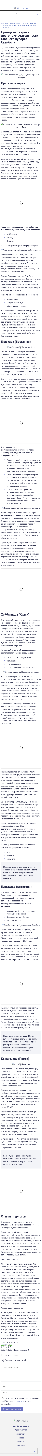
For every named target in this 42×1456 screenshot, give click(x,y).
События (21, 1445)
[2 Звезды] (4, 1347)
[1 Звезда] (2, 1347)
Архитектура (21, 1429)
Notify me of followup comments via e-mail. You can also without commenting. (20, 1401)
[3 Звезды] (6, 1347)
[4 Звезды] (9, 1347)
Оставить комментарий (12, 1409)
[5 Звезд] (11, 1347)
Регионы (21, 1441)
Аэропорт (21, 1434)
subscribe (21, 1401)
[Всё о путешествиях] (21, 6)
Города (21, 1437)
